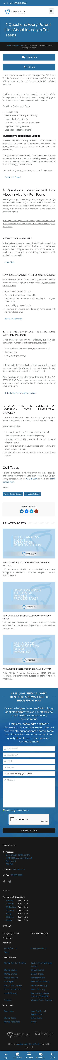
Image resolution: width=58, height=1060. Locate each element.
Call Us (31, 66)
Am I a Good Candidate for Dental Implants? (27, 669)
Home (8, 45)
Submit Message (29, 830)
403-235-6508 (16, 875)
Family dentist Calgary (13, 494)
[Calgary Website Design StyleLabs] (44, 1033)
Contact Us (31, 56)
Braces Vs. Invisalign (13, 318)
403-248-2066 (20, 3)
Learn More (9, 262)
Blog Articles (18, 45)
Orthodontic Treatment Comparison (20, 393)
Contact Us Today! (12, 177)
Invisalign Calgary (32, 494)
